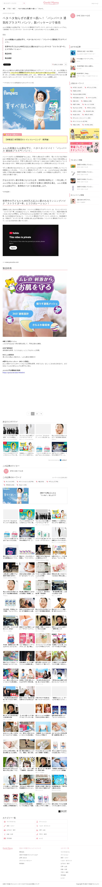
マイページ (95, 3)
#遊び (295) (76, 125)
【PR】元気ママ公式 (16, 471)
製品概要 (8, 58)
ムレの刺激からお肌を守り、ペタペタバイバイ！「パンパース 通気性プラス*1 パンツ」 (35, 40)
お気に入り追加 (58, 64)
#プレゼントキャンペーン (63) (81, 118)
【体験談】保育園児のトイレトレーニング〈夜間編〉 (27, 139)
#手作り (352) (91, 108)
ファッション (43, 821)
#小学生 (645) (88, 125)
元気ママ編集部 (80, 202)
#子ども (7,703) (53, 481)
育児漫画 (9, 838)
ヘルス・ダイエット (44, 826)
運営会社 (21, 852)
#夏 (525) (41, 481)
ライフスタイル (11, 821)
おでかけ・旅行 (11, 830)
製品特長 (8, 53)
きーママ (78, 68)
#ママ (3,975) (92, 98)
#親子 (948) (76, 104)
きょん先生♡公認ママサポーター (85, 54)
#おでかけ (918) (77, 108)
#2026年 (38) (89, 111)
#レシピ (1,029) (89, 104)
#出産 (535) (76, 114)
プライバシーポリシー (25, 860)
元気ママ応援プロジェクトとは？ (28, 855)
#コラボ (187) (10, 481)
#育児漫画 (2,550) (78, 98)
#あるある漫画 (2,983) (79, 94)
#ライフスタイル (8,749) (26, 481)
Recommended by (54, 460)
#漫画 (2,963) (77, 91)
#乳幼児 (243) (10, 485)
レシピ (41, 838)
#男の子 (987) (88, 114)
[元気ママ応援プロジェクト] (51, 4)
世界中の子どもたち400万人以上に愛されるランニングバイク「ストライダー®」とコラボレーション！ (35, 47)
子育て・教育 (43, 834)
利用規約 (21, 863)
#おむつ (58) (22, 485)
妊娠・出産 (9, 834)
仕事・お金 (42, 830)
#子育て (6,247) (77, 87)
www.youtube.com (12, 262)
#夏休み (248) (87, 101)
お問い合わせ (23, 858)
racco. (78, 61)
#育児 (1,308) (77, 111)
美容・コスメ (10, 826)
